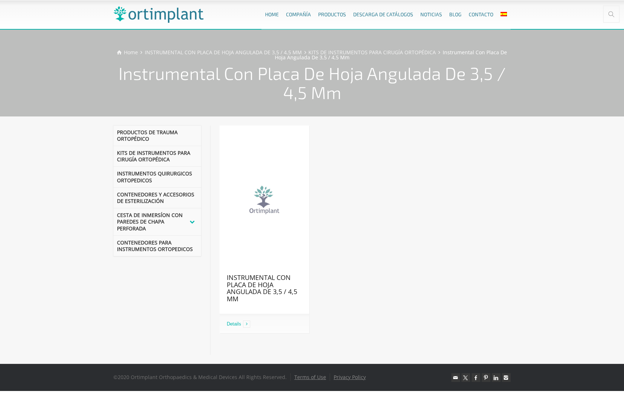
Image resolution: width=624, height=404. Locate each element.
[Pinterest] (486, 377)
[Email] (455, 377)
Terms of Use (310, 377)
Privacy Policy (350, 377)
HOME (272, 14)
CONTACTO (481, 14)
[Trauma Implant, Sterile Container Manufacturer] (158, 14)
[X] (466, 377)
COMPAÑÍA (298, 14)
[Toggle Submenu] (192, 221)
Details (234, 324)
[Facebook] (476, 377)
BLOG (455, 14)
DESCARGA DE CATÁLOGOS (383, 14)
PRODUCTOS (332, 14)
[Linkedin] (496, 377)
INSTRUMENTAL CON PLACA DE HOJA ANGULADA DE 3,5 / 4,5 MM (262, 288)
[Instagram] (506, 377)
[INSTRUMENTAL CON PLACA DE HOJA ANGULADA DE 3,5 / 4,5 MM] (264, 200)
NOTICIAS (431, 14)
